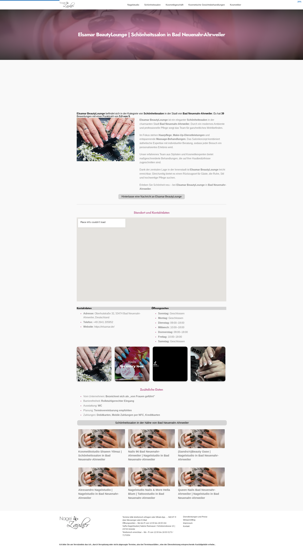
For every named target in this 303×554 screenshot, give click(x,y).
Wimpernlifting (189, 520)
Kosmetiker (235, 4)
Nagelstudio (133, 4)
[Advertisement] (151, 87)
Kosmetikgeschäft (174, 4)
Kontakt (186, 526)
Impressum (188, 523)
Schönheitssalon (152, 4)
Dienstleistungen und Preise (195, 517)
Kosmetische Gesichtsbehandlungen (206, 4)
